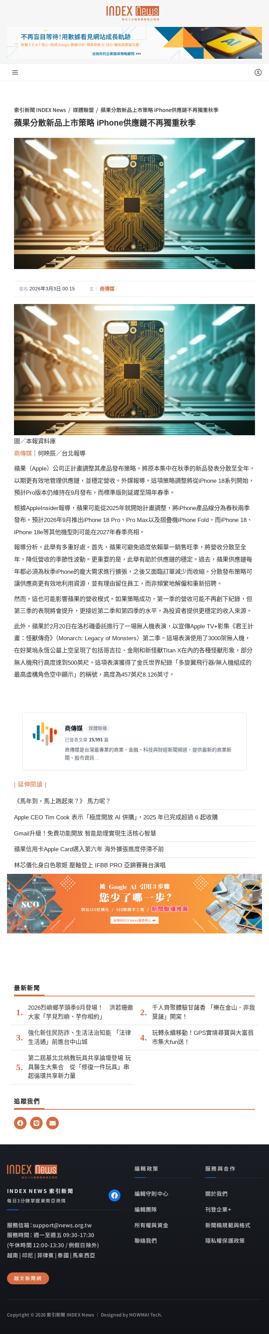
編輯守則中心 (151, 1193)
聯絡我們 (145, 1240)
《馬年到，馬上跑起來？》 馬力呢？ (62, 801)
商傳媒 (107, 288)
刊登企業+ (218, 1209)
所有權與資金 (151, 1225)
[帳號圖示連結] (258, 72)
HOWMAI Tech (145, 1314)
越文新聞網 (28, 1278)
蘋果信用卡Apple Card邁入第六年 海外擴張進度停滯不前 (89, 849)
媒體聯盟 (83, 109)
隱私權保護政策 (225, 1240)
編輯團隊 (145, 1209)
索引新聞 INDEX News (40, 109)
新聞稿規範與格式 (227, 1225)
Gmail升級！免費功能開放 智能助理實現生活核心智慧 (85, 833)
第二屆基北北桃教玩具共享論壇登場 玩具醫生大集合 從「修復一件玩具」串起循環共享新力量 (79, 1067)
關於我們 (216, 1193)
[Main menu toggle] (15, 72)
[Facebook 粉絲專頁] (114, 1195)
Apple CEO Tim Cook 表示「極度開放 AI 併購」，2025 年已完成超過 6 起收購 (116, 817)
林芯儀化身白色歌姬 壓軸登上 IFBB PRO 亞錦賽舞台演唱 (90, 865)
